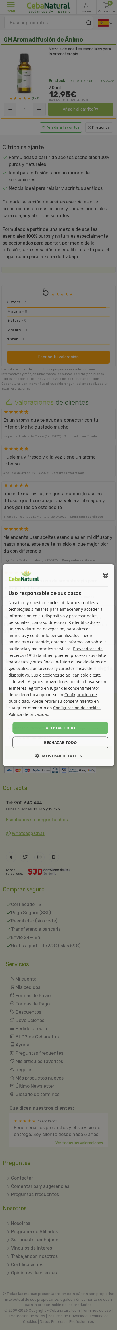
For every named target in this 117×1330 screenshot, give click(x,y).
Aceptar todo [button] (60, 727)
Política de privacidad (29, 714)
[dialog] (58, 665)
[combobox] (105, 575)
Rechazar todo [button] (60, 742)
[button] (58, 756)
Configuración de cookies (77, 707)
